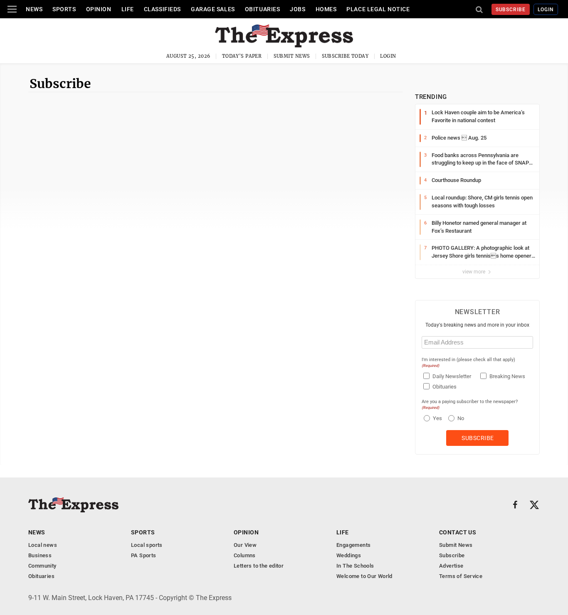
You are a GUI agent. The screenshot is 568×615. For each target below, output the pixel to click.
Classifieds (162, 9)
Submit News (292, 56)
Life (127, 9)
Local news (42, 545)
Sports (64, 9)
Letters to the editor (259, 566)
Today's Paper (242, 56)
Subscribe (511, 9)
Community (42, 566)
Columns (245, 555)
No (460, 418)
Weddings (348, 555)
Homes (326, 9)
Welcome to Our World (364, 576)
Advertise (451, 566)
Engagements (353, 545)
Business (40, 555)
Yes (436, 418)
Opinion (98, 9)
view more (474, 272)
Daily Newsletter (451, 376)
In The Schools (355, 566)
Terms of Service (460, 576)
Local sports (147, 545)
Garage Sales (213, 9)
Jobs (297, 9)
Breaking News (507, 376)
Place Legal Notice (378, 9)
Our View (245, 545)
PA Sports (143, 555)
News (34, 9)
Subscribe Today (345, 56)
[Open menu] (12, 9)
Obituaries (262, 9)
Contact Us (457, 532)
